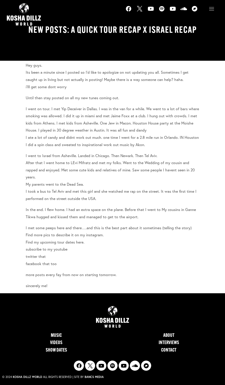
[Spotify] (164, 11)
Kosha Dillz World (27, 377)
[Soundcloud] (186, 11)
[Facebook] (131, 11)
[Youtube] (153, 11)
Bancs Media (94, 377)
